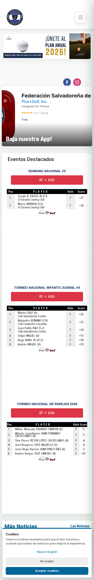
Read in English (47, 552)
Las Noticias (79, 526)
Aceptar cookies (47, 570)
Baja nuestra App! (29, 139)
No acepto (47, 561)
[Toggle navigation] (80, 17)
